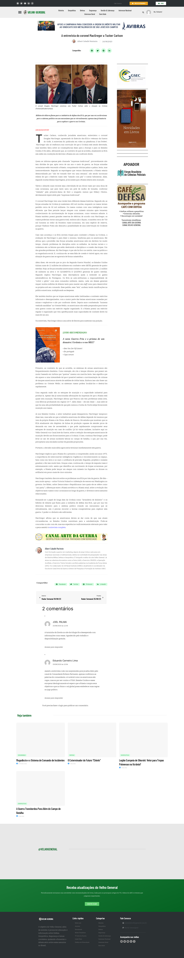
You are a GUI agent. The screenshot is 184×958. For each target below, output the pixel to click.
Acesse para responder (54, 647)
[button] (20, 12)
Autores (77, 926)
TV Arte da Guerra (80, 936)
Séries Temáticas (80, 932)
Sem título (102, 14)
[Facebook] (17, 3)
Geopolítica (72, 10)
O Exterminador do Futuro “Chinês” (84, 760)
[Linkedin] (28, 3)
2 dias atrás (72, 763)
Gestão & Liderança (107, 10)
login (61, 705)
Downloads (78, 929)
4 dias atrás (21, 816)
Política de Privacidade (82, 942)
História (61, 10)
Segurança (93, 10)
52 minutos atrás (22, 763)
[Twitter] (21, 3)
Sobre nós (78, 923)
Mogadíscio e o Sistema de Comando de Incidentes (40, 760)
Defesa (82, 10)
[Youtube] (25, 3)
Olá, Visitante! (158, 12)
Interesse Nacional (125, 10)
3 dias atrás (124, 767)
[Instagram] (32, 3)
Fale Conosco (118, 3)
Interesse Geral (89, 14)
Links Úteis (78, 939)
